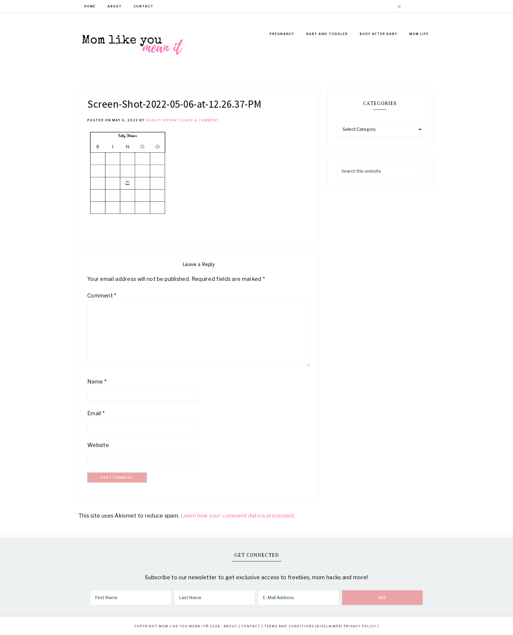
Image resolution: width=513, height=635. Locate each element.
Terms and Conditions (289, 626)
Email (95, 413)
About (231, 626)
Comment (101, 295)
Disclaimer (329, 626)
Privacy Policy (360, 626)
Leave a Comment (200, 120)
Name (96, 381)
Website (98, 445)
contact (250, 626)
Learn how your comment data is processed (237, 516)
